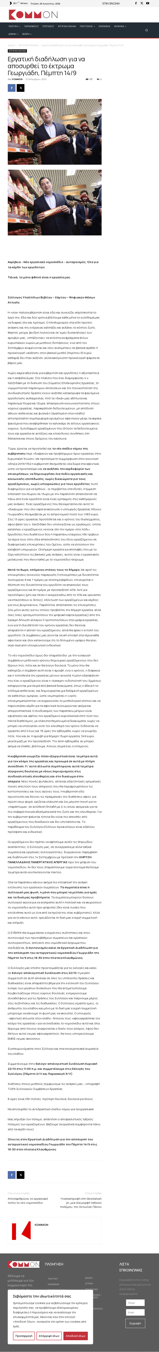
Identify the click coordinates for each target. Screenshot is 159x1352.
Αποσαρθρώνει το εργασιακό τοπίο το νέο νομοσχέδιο (28, 1201)
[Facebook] (136, 3)
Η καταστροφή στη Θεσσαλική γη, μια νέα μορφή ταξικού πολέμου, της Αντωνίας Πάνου (81, 1203)
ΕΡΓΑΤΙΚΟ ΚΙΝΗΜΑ (28, 45)
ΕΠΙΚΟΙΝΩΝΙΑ (111, 3)
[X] (142, 3)
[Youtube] (147, 3)
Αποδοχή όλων (75, 1336)
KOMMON (17, 79)
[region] (50, 1317)
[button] (146, 30)
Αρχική (11, 45)
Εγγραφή (135, 1323)
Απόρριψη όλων (49, 1336)
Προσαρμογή (24, 1336)
